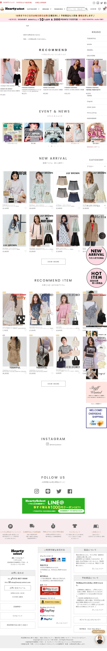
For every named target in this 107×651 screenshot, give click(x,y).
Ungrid (89, 101)
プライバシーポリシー (79, 638)
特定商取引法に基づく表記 (29, 638)
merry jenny (92, 113)
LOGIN (93, 9)
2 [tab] (52, 146)
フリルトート (75, 143)
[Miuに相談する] (99, 639)
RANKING (58, 9)
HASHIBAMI (91, 118)
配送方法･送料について (62, 638)
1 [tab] (48, 146)
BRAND (46, 9)
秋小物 (33, 143)
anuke (89, 44)
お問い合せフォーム (17, 588)
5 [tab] (61, 146)
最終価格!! (96, 143)
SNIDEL (90, 50)
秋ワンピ (54, 143)
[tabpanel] (12, 133)
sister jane (91, 107)
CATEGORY (32, 9)
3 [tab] (55, 146)
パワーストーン (12, 143)
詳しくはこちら (61, 623)
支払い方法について (46, 638)
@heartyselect (55, 444)
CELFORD (91, 55)
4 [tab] (58, 146)
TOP (27, 26)
